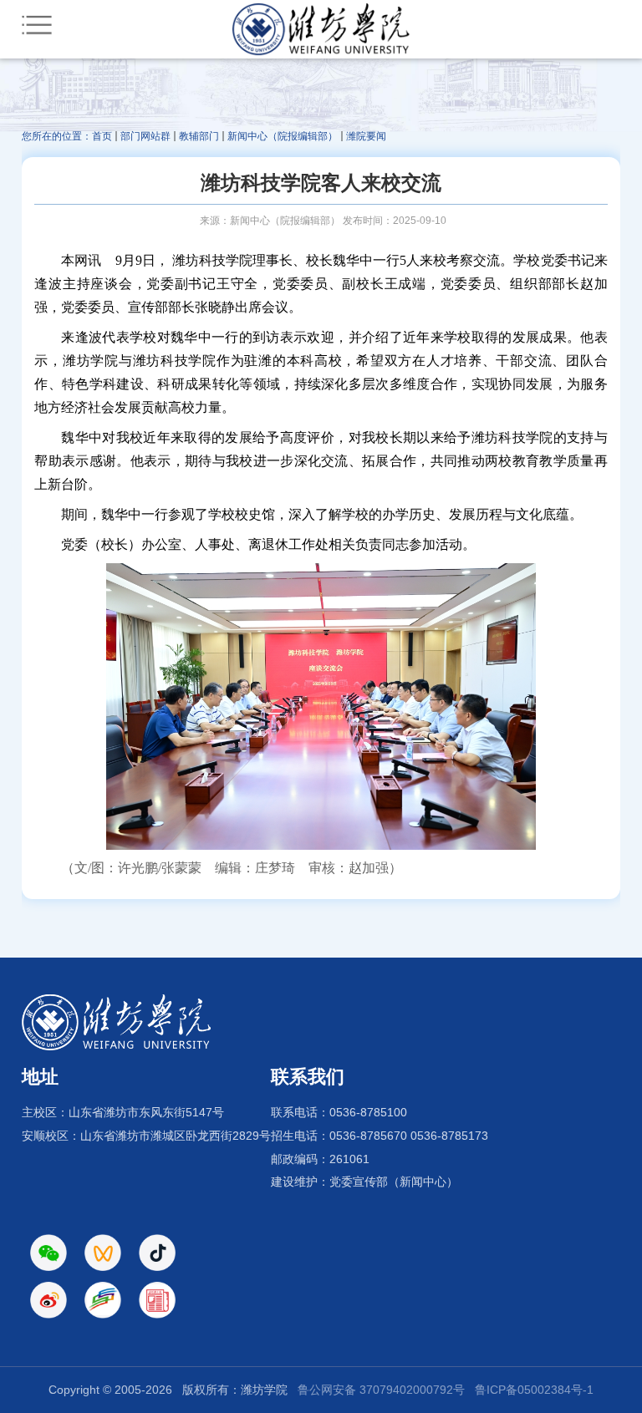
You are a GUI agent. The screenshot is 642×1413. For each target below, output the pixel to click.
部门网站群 (145, 136)
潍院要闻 (366, 136)
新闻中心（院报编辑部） (282, 136)
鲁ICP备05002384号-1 (534, 1389)
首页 (102, 136)
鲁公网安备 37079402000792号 (381, 1389)
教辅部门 (199, 136)
